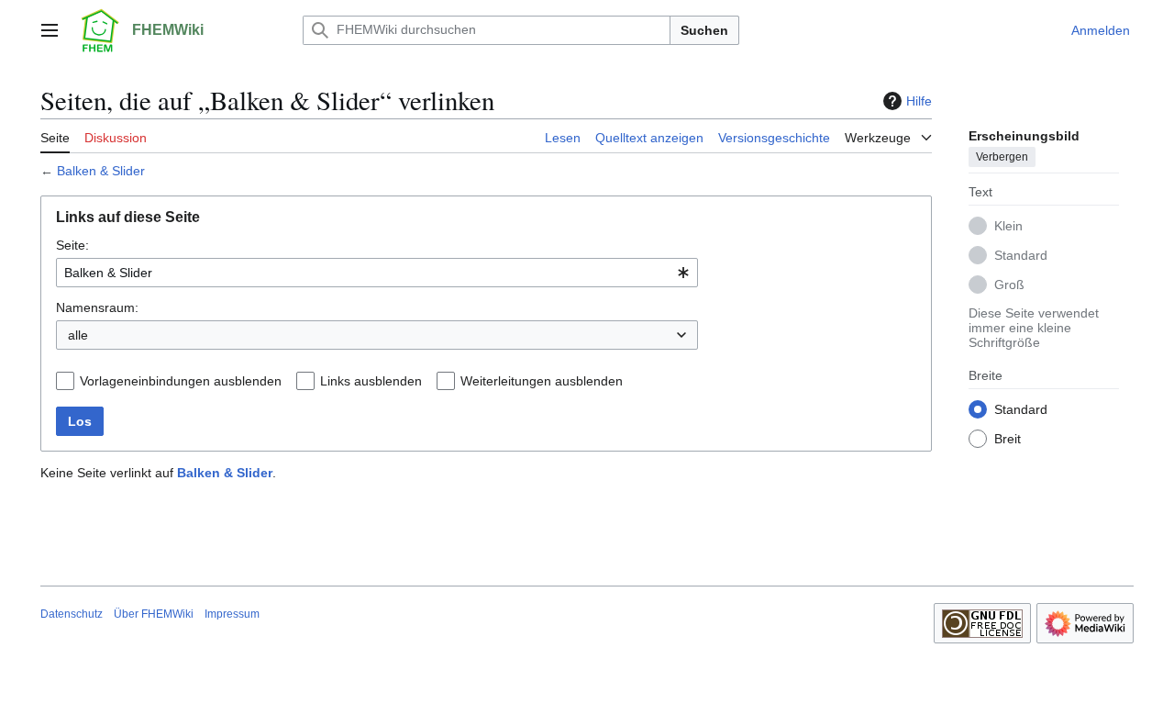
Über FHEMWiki (154, 614)
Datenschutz (71, 614)
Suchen (704, 30)
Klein (1008, 225)
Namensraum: (97, 307)
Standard (1020, 255)
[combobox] (377, 272)
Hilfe (919, 101)
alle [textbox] (78, 335)
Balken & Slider (101, 170)
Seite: (72, 245)
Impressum (232, 614)
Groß (1009, 284)
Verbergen (1002, 157)
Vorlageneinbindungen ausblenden (181, 381)
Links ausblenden (371, 381)
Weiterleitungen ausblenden (541, 381)
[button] (49, 30)
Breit (1007, 438)
